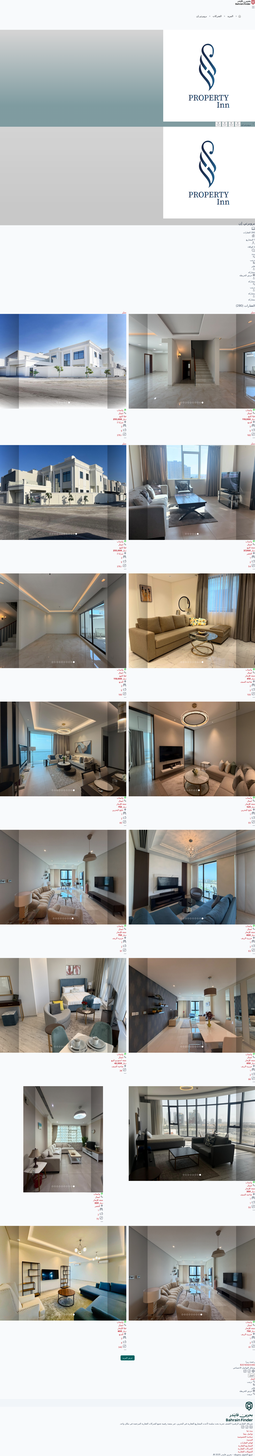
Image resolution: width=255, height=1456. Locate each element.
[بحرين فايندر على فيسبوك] (247, 1428)
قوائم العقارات (246, 1442)
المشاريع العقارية (245, 1445)
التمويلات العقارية (245, 1451)
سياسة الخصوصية (245, 1436)
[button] (245, 361)
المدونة (250, 1439)
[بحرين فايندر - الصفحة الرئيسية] (245, 4)
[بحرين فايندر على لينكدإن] (251, 1428)
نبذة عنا (250, 1431)
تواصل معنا (248, 1434)
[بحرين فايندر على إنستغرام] (243, 1428)
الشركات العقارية (245, 1448)
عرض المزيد (127, 1358)
